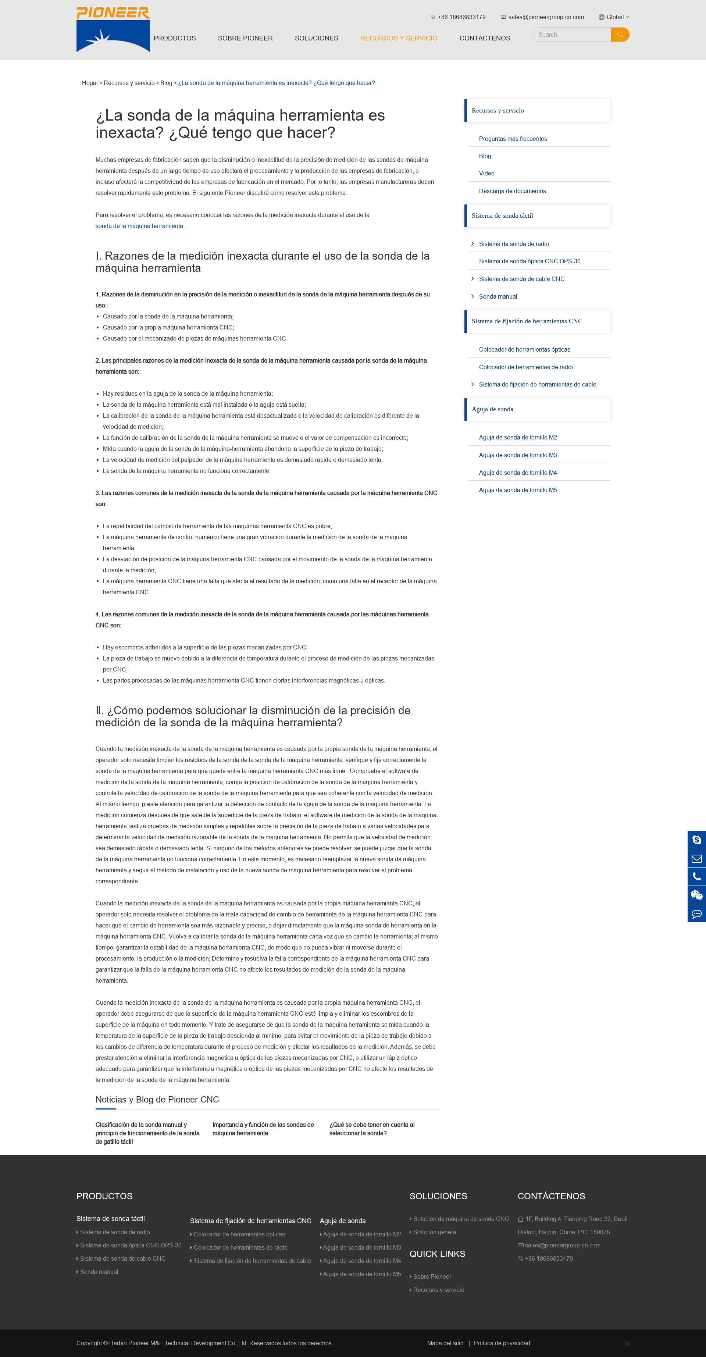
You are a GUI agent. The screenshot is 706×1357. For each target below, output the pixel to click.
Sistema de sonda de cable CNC (522, 278)
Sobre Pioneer (245, 38)
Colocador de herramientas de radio (526, 367)
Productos (175, 38)
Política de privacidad (502, 1343)
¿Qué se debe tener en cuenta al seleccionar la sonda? (372, 1128)
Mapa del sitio (446, 1343)
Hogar (90, 82)
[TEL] (697, 877)
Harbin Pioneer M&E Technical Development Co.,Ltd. (178, 1343)
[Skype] (697, 840)
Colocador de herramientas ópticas (524, 349)
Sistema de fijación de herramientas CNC (527, 321)
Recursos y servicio (399, 38)
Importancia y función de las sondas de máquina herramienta (263, 1128)
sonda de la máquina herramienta (139, 225)
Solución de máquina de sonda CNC (460, 1218)
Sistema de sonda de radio (514, 244)
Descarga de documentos (512, 191)
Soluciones (316, 38)
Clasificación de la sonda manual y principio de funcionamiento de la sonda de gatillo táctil (148, 1133)
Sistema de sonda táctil (502, 215)
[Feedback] (697, 913)
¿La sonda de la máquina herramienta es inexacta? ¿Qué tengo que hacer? (276, 82)
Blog (166, 82)
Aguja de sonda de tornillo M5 (518, 490)
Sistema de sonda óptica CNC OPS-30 (530, 261)
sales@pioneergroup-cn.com (542, 17)
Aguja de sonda (492, 409)
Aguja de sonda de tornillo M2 (518, 437)
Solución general (435, 1232)
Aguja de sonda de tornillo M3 (518, 455)
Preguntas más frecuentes (513, 138)
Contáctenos (485, 38)
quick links (438, 1254)
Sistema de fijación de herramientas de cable (537, 384)
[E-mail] (697, 858)
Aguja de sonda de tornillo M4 (518, 472)
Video (487, 173)
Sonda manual (498, 296)
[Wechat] (697, 895)
